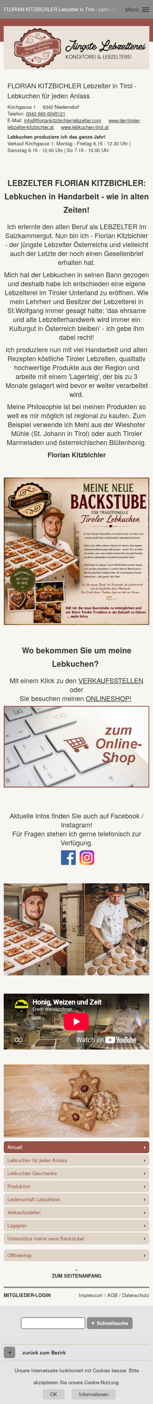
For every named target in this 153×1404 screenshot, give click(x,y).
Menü (132, 9)
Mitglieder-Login (27, 1295)
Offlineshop (19, 1255)
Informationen (93, 1394)
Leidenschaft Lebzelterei (33, 1199)
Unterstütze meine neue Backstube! (46, 1238)
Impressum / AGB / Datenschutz (114, 1295)
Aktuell (14, 1147)
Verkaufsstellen (23, 1212)
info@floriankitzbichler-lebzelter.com (62, 120)
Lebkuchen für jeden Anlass (37, 1160)
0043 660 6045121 (45, 113)
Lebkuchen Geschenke (32, 1173)
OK (53, 1394)
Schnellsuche (112, 1322)
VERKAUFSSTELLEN (110, 680)
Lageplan (17, 1225)
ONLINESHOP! (108, 698)
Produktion (18, 1186)
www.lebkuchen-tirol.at (85, 126)
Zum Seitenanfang (76, 1275)
